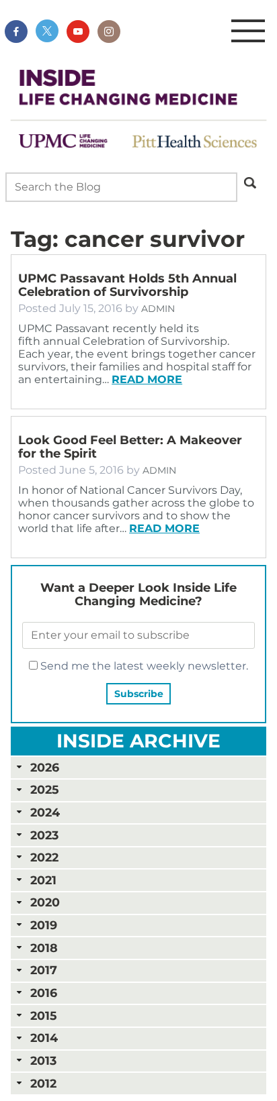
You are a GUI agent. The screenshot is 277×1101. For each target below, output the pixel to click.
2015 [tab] (43, 1015)
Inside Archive (138, 740)
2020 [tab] (45, 902)
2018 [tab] (44, 948)
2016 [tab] (43, 993)
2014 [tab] (44, 1038)
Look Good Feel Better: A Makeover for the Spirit (130, 447)
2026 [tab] (44, 767)
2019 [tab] (43, 925)
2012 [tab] (43, 1083)
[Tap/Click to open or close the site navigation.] (248, 31)
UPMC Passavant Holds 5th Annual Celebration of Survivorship (127, 285)
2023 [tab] (44, 835)
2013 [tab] (43, 1060)
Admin (158, 309)
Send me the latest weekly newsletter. (143, 666)
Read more (147, 379)
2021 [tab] (43, 880)
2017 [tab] (43, 970)
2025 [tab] (44, 789)
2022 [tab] (44, 857)
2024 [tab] (45, 812)
